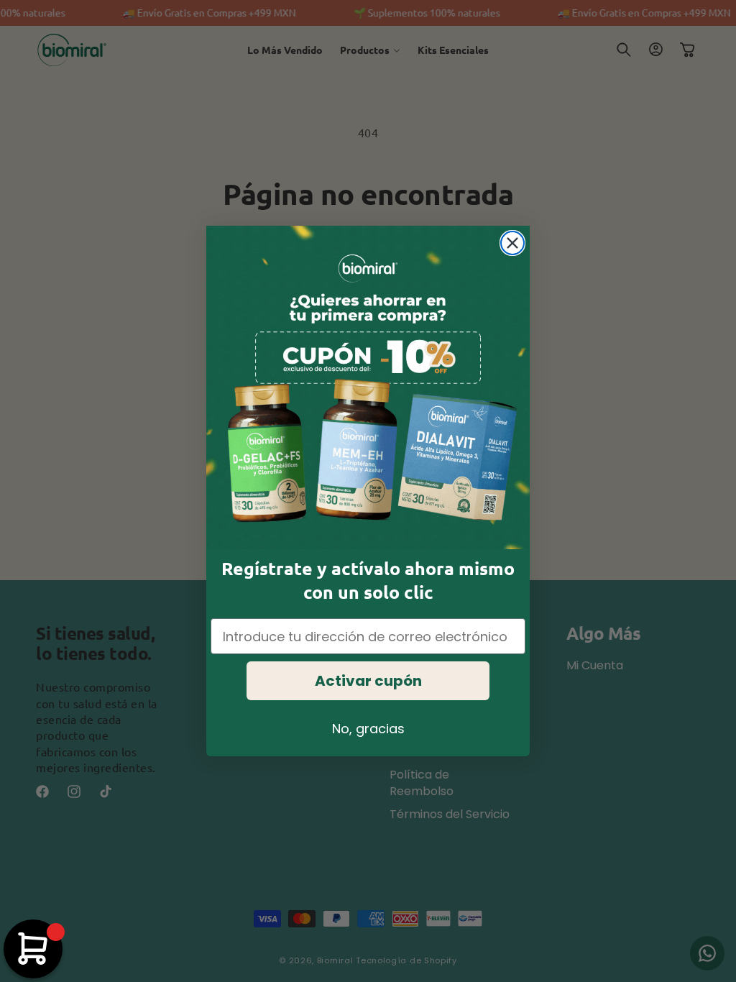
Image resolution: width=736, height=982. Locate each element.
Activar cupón (368, 681)
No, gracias (368, 729)
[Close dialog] (512, 242)
